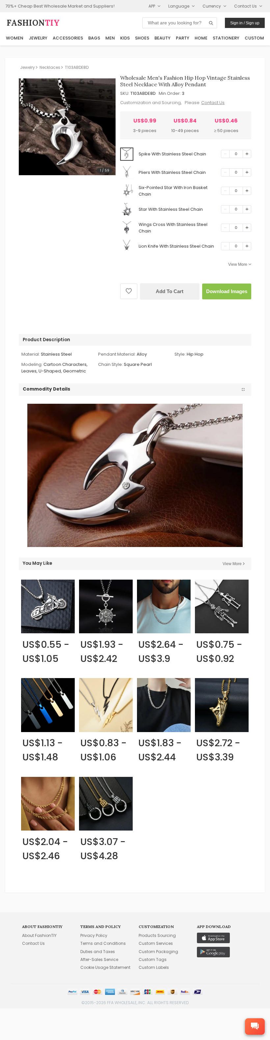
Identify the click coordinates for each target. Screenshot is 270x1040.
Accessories (68, 38)
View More (237, 264)
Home (201, 38)
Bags (94, 38)
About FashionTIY (39, 935)
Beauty (162, 38)
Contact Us (213, 102)
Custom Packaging (158, 951)
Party (182, 38)
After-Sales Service (99, 959)
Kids (125, 38)
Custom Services (156, 943)
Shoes (142, 38)
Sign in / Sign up (244, 23)
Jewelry (38, 38)
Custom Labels (154, 967)
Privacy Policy (93, 935)
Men (110, 38)
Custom (254, 38)
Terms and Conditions (103, 943)
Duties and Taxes (97, 951)
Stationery (226, 38)
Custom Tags (153, 959)
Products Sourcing (157, 935)
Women (14, 38)
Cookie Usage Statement (105, 967)
